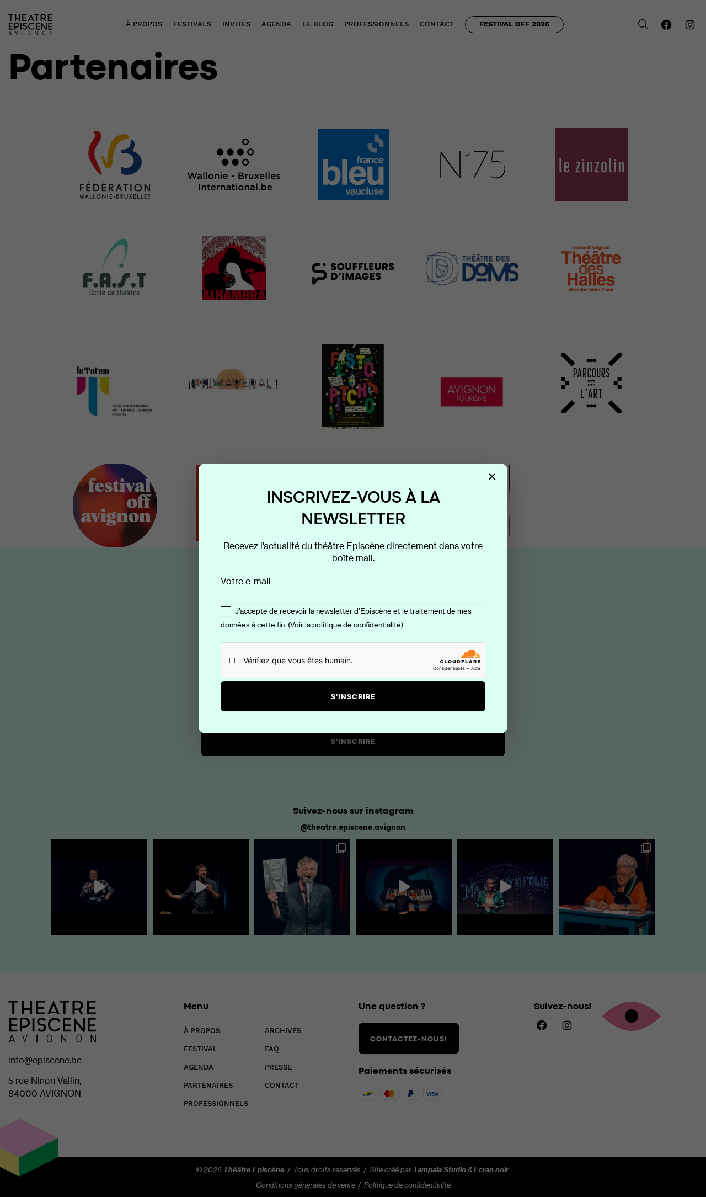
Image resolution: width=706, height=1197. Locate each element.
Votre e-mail (246, 581)
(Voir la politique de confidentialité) (345, 624)
